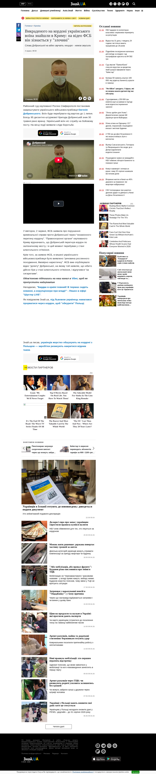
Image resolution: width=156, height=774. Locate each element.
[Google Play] (113, 759)
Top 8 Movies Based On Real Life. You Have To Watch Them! (59, 396)
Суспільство (98, 10)
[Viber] (115, 3)
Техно (110, 10)
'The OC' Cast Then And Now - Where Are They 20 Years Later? (82, 424)
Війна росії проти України (37, 18)
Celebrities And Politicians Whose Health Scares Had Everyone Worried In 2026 (120, 243)
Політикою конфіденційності (83, 772)
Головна (25, 10)
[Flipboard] (123, 3)
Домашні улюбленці (50, 10)
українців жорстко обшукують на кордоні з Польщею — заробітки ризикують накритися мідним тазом (57, 346)
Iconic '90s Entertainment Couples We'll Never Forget (35, 396)
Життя (78, 10)
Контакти (64, 753)
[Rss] (119, 3)
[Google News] (115, 745)
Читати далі (58, 726)
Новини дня (84, 18)
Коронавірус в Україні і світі (63, 18)
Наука (130, 10)
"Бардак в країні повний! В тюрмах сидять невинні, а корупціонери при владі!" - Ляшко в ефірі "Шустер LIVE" (55, 291)
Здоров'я (119, 10)
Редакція (55, 753)
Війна (87, 10)
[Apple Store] (99, 759)
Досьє (35, 10)
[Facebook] (18, 25)
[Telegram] (110, 3)
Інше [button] (137, 10)
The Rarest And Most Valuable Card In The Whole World (58, 424)
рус (30, 4)
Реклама (47, 753)
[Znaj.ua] (78, 4)
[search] (134, 4)
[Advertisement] (58, 323)
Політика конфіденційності (31, 753)
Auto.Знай (68, 10)
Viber (75, 278)
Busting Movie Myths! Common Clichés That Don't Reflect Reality (122, 208)
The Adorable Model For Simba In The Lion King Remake (82, 396)
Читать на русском (82, 26)
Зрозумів (135, 772)
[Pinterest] (127, 3)
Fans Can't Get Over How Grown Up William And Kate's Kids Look (121, 234)
